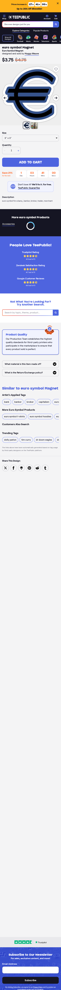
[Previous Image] (5, 98)
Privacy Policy (38, 987)
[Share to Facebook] (13, 468)
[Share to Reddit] (37, 468)
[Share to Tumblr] (45, 468)
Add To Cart (30, 162)
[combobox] (27, 24)
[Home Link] (19, 17)
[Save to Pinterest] (29, 468)
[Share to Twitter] (5, 468)
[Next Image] (56, 98)
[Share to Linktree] (21, 468)
